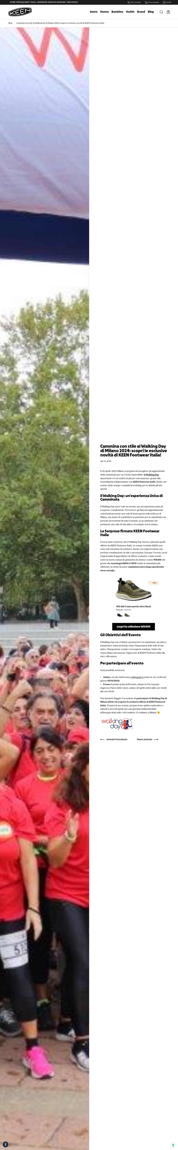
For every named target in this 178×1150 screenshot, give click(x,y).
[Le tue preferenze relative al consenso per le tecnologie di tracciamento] (173, 1145)
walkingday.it (137, 677)
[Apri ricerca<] (162, 11)
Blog (10, 23)
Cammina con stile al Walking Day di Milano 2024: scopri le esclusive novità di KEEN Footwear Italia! (60, 23)
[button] (5, 1144)
